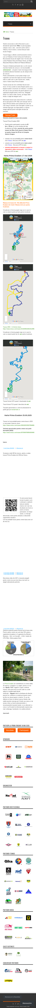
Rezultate (10, 730)
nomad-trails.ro (15, 409)
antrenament (7, 70)
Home (7, 32)
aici (25, 145)
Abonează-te (27, 1003)
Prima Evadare (9, 683)
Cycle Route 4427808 (9, 572)
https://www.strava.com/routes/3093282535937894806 (18, 425)
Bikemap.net (20, 448)
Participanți (24, 730)
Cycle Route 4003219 (9, 628)
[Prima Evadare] (18, 15)
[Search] (31, 1)
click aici (23, 205)
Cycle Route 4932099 (9, 448)
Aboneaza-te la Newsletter (12, 997)
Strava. (10, 145)
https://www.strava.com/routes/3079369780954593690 (18, 432)
